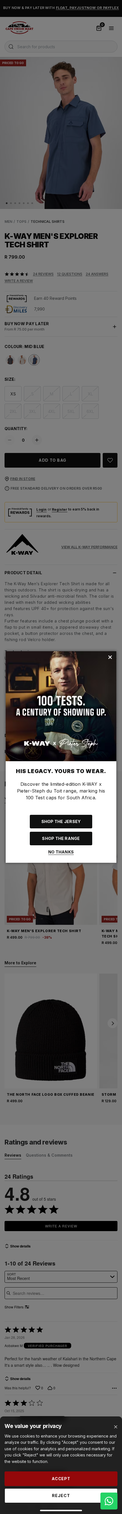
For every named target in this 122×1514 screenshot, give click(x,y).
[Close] (115, 1427)
